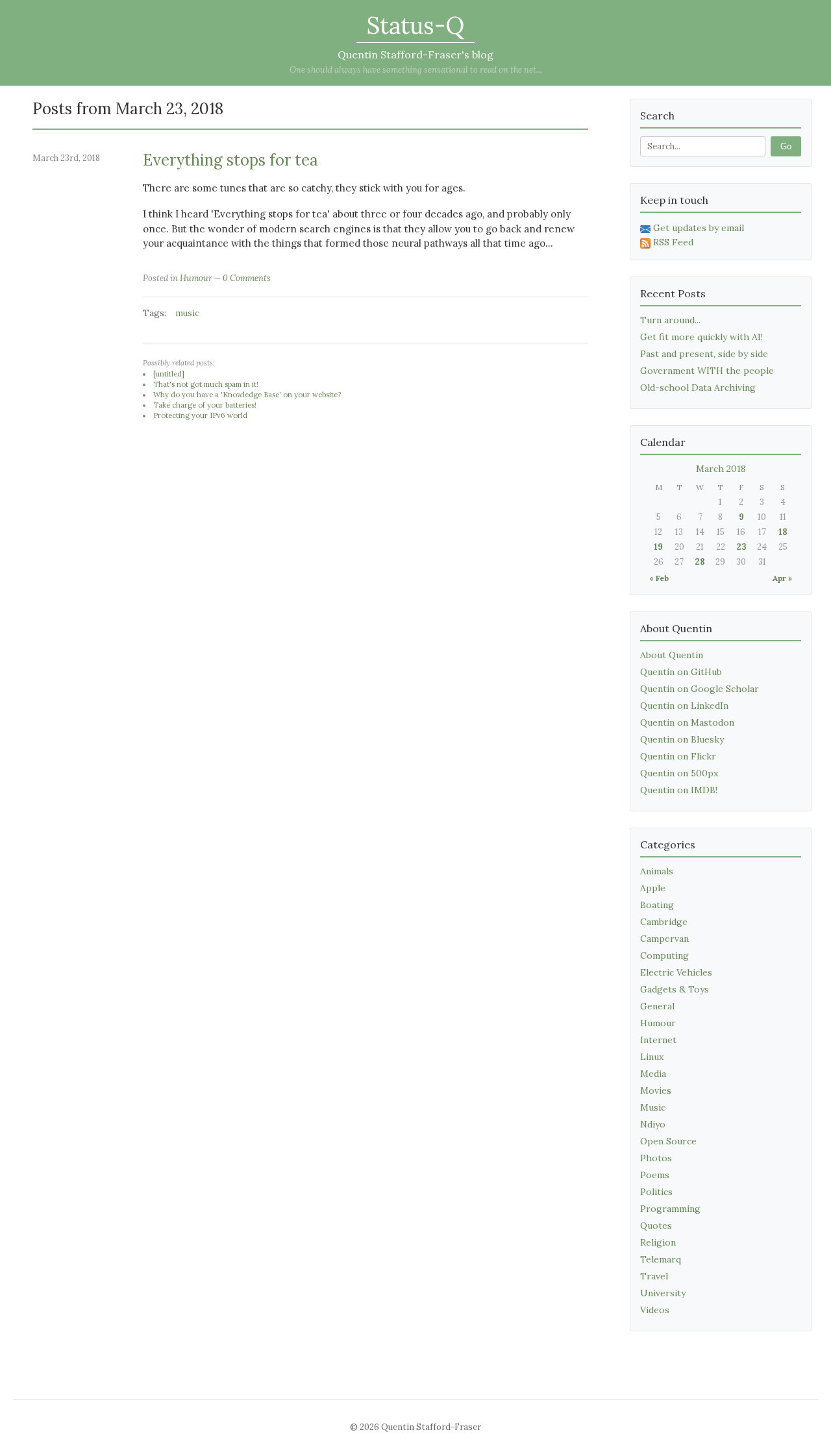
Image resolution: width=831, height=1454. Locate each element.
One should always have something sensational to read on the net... (416, 69)
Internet (658, 1040)
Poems (654, 1175)
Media (653, 1073)
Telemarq (660, 1259)
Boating (657, 905)
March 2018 (721, 468)
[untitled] (168, 373)
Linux (652, 1057)
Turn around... (670, 320)
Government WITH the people (707, 370)
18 (783, 531)
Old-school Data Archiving (698, 387)
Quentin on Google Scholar (699, 689)
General (657, 1006)
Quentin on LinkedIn (684, 705)
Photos (656, 1158)
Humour (196, 278)
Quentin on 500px (679, 773)
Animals (656, 871)
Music (652, 1107)
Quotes (656, 1225)
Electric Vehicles (676, 972)
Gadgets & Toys (674, 989)
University (663, 1293)
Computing (664, 955)
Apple (652, 888)
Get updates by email (698, 228)
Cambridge (664, 922)
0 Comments (247, 278)
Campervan (664, 938)
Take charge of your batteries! (204, 405)
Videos (654, 1310)
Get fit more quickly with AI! (701, 337)
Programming (670, 1208)
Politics (656, 1192)
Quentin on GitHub (681, 672)
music (187, 313)
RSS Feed (673, 242)
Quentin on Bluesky (682, 739)
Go (785, 146)
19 (658, 546)
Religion (658, 1242)
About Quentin (671, 655)
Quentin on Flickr (678, 756)
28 (700, 561)
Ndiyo (652, 1124)
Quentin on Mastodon (687, 722)
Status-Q (415, 25)
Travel (654, 1276)
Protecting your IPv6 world (200, 415)
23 (741, 546)
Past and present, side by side (704, 354)
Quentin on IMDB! (678, 790)
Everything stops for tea (230, 160)
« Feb (659, 578)
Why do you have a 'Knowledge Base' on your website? (247, 394)
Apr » (782, 578)
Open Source (668, 1141)
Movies (655, 1090)
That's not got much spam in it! (205, 384)
